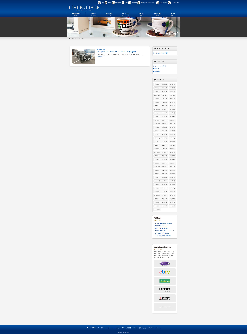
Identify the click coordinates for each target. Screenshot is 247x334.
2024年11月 (157, 109)
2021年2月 (157, 163)
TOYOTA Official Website (163, 235)
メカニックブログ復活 (161, 53)
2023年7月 (164, 127)
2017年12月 (172, 206)
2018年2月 (157, 206)
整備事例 (157, 71)
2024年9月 (172, 109)
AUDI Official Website (161, 228)
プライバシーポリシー (154, 328)
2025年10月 (164, 95)
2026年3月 (172, 87)
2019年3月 (172, 188)
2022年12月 (172, 134)
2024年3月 (172, 116)
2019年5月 (157, 188)
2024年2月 (157, 120)
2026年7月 (164, 84)
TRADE (141, 14)
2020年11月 (157, 166)
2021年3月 (172, 159)
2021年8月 (157, 155)
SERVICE (109, 14)
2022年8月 (157, 141)
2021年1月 (164, 163)
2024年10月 (164, 109)
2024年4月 (164, 116)
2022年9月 (172, 138)
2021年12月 (172, 148)
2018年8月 (157, 198)
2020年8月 (157, 170)
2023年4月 (164, 130)
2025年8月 (157, 98)
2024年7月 (164, 113)
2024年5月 (157, 116)
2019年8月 (157, 184)
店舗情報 (128, 328)
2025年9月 (172, 95)
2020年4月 (164, 173)
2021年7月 (164, 155)
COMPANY (157, 14)
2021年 (74, 38)
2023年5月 (157, 130)
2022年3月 (172, 145)
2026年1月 (164, 91)
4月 (79, 38)
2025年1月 (164, 105)
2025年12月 (172, 91)
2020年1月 (164, 177)
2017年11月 (157, 209)
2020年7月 (164, 170)
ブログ (157, 68)
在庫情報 (93, 328)
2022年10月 (164, 138)
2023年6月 (172, 127)
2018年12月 (172, 191)
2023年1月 (164, 134)
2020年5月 (157, 173)
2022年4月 (164, 145)
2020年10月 (164, 166)
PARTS (93, 14)
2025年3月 (172, 102)
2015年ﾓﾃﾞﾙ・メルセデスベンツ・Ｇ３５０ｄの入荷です (116, 52)
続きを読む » (100, 56)
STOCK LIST (76, 14)
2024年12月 (172, 105)
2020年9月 (172, 166)
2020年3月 (172, 173)
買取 (123, 328)
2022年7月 (164, 141)
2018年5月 (157, 202)
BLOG (173, 14)
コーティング (116, 328)
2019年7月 (164, 184)
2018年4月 (164, 202)
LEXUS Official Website (162, 233)
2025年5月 (157, 102)
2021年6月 (172, 155)
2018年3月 (172, 202)
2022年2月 (157, 148)
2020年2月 (157, 177)
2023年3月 (172, 130)
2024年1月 (164, 120)
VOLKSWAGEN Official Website (165, 231)
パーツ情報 (100, 328)
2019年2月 (157, 191)
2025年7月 (164, 98)
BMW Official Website (161, 226)
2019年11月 (157, 181)
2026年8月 (157, 84)
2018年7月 (164, 198)
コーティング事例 (160, 66)
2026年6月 (172, 84)
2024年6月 (172, 113)
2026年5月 (157, 87)
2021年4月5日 (101, 49)
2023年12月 (172, 120)
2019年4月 (164, 188)
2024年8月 (157, 113)
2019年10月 (164, 181)
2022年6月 (172, 141)
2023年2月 (157, 134)
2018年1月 (164, 206)
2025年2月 (157, 105)
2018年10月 (164, 195)
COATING (125, 14)
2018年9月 (172, 195)
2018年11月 (157, 195)
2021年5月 (157, 159)
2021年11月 (157, 152)
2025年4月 (164, 102)
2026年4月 (164, 87)
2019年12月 (172, 177)
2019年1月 (164, 191)
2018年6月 (172, 198)
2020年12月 (172, 163)
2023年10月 (164, 123)
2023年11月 (157, 123)
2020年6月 (172, 170)
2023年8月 (157, 127)
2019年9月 (172, 181)
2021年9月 (172, 152)
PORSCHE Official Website (163, 223)
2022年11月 (157, 138)
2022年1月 (164, 148)
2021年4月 (164, 159)
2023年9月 (172, 123)
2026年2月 (157, 91)
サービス (108, 328)
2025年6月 (172, 98)
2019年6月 (172, 184)
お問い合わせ (142, 328)
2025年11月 (157, 95)
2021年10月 (164, 152)
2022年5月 (157, 145)
